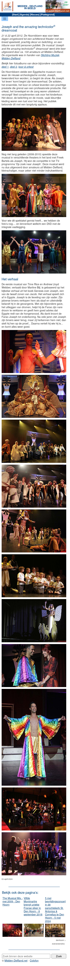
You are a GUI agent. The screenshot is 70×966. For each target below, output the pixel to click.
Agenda (24, 14)
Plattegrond (47, 14)
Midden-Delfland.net (15, 960)
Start (15, 14)
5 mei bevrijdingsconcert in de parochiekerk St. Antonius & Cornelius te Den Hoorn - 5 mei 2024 (55, 909)
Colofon (34, 960)
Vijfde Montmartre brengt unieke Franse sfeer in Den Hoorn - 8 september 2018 (33, 906)
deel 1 (5, 66)
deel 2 (13, 66)
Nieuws (35, 14)
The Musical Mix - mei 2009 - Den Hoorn (13, 901)
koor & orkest (26, 66)
